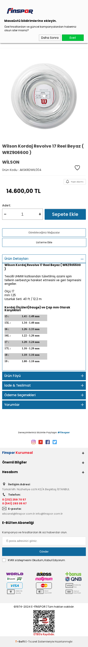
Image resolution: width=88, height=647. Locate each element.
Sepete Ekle (65, 214)
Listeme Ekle (44, 242)
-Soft (20, 641)
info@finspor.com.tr (49, 514)
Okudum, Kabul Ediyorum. (37, 560)
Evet (73, 38)
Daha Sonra (50, 38)
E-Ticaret (31, 641)
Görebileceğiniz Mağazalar (44, 232)
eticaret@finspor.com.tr (18, 514)
